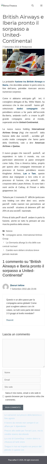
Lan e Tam (29, 173)
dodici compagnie (27, 108)
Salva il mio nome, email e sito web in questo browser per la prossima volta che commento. (24, 396)
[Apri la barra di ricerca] (32, 6)
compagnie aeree (14, 235)
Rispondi (9, 320)
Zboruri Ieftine (17, 285)
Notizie (9, 231)
